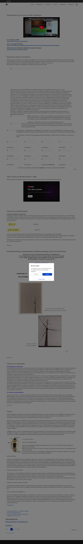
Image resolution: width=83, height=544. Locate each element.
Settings (36, 274)
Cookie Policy (41, 279)
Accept (47, 274)
